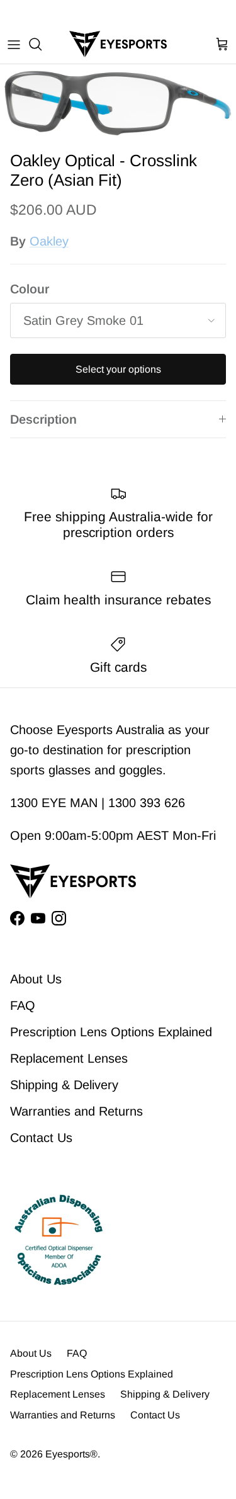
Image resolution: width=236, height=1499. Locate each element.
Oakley (49, 241)
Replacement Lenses (69, 1058)
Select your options (118, 369)
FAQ (22, 1005)
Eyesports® (71, 1454)
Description (43, 419)
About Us (36, 979)
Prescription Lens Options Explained (111, 1032)
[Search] (41, 44)
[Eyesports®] (118, 44)
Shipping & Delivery (64, 1085)
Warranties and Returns (76, 1111)
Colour (29, 289)
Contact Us (41, 1138)
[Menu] (14, 44)
